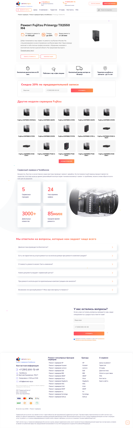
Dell (83, 370)
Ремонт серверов (23, 14)
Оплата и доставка (106, 373)
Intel (84, 386)
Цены (35, 10)
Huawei (84, 365)
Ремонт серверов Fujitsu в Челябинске (40, 14)
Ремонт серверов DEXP (57, 389)
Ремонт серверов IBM (56, 373)
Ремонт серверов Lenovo (57, 368)
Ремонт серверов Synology (58, 394)
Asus (84, 378)
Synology (85, 394)
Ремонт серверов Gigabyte (58, 381)
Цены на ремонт (105, 363)
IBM (83, 373)
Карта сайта (103, 381)
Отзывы (62, 10)
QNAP (84, 376)
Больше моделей (66, 161)
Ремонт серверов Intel (57, 386)
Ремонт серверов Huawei (57, 365)
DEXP (84, 389)
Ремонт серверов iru (56, 391)
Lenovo (84, 368)
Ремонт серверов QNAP (57, 376)
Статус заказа (95, 3)
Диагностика (104, 370)
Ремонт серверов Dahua (57, 397)
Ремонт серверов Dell (56, 370)
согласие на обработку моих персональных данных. (89, 339)
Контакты (70, 10)
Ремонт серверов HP (56, 363)
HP (83, 363)
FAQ (77, 10)
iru (83, 391)
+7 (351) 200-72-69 (29, 370)
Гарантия (53, 10)
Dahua (84, 397)
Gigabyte (85, 381)
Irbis (83, 384)
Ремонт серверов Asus (57, 378)
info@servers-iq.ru (26, 381)
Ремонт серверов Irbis (56, 384)
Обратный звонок (110, 3)
